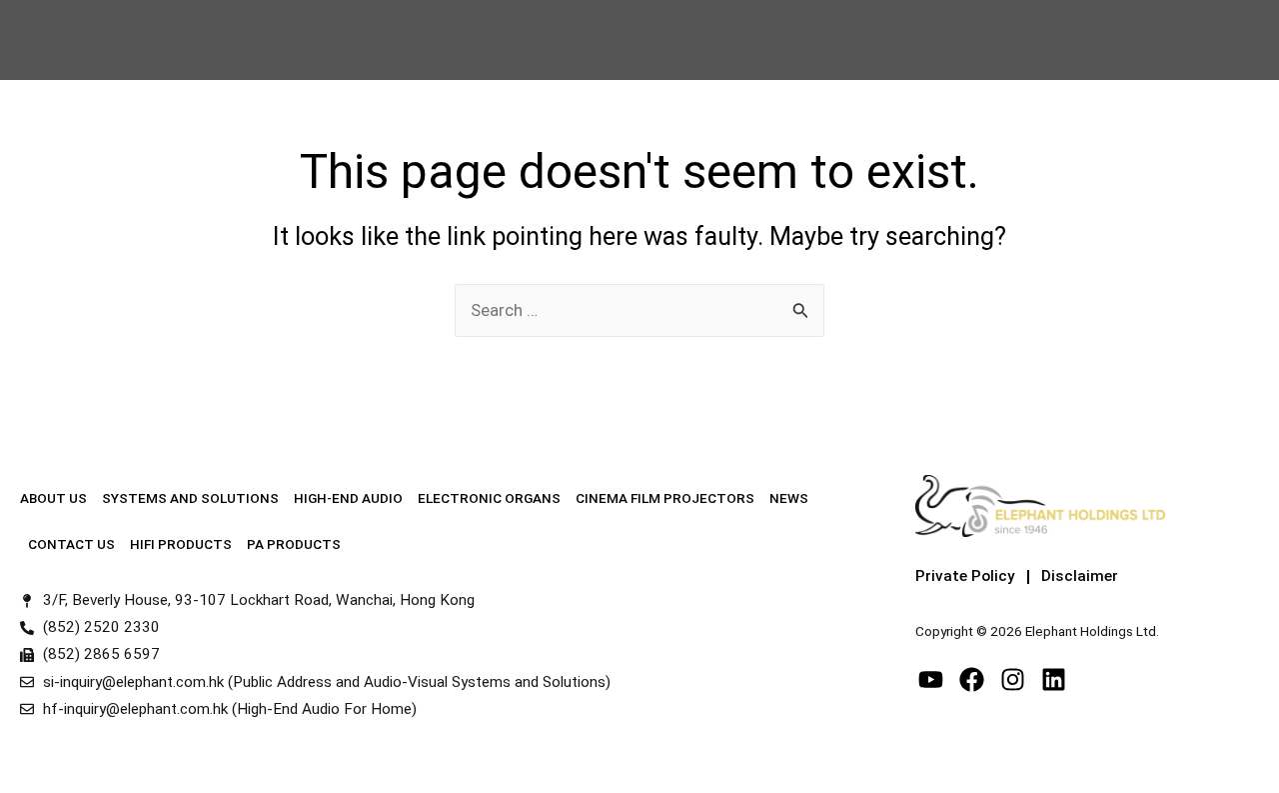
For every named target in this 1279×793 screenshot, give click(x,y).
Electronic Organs (489, 498)
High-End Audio (348, 498)
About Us (53, 498)
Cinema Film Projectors (665, 498)
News (788, 498)
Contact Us (71, 544)
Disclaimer (1079, 576)
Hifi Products (181, 544)
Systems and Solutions (190, 498)
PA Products (294, 544)
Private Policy (964, 576)
